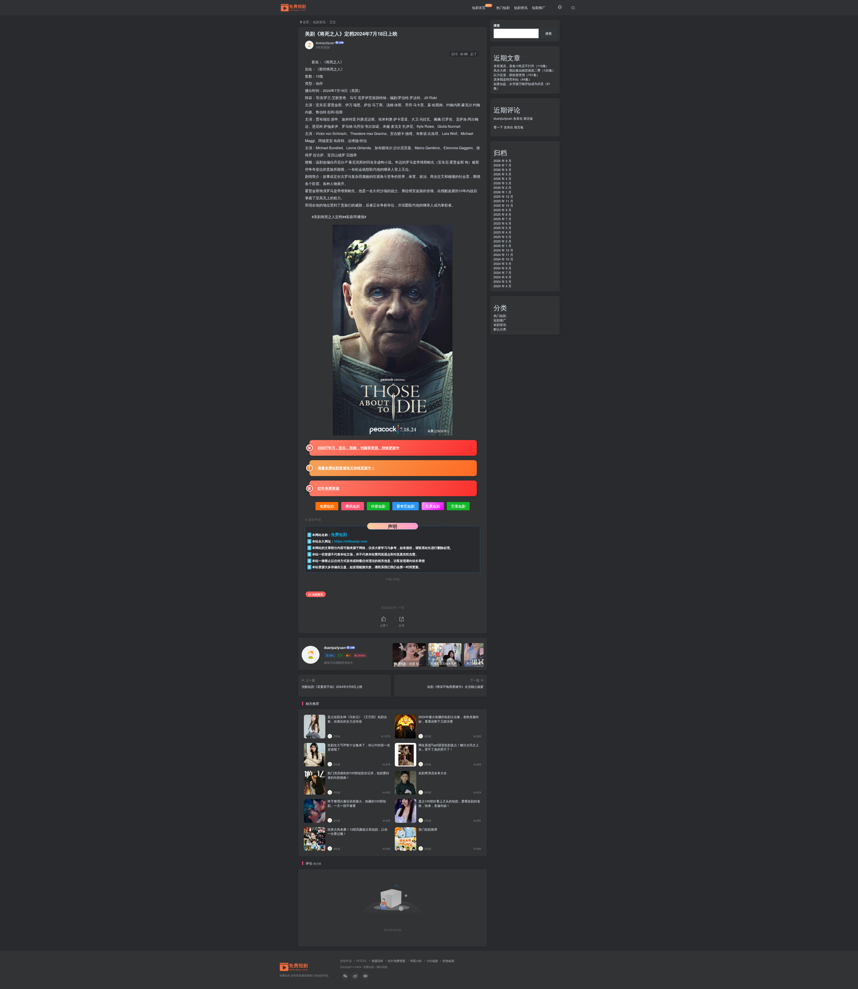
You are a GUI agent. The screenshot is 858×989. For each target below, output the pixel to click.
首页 (305, 22)
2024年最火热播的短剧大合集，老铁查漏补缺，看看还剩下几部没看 (448, 719)
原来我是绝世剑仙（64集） (513, 79)
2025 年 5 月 (502, 227)
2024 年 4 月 (502, 286)
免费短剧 (368, 967)
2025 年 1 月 (502, 245)
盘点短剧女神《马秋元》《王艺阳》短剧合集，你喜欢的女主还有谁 (357, 719)
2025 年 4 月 (502, 232)
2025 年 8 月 (502, 214)
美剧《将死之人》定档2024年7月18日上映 (351, 33)
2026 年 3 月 (502, 183)
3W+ (331, 655)
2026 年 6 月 (502, 169)
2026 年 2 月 (502, 187)
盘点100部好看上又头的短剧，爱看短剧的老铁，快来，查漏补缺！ (449, 803)
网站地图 (382, 967)
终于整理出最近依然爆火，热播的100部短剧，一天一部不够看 (357, 803)
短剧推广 (538, 7)
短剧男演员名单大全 (432, 773)
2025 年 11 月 (503, 201)
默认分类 (500, 329)
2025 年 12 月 (503, 196)
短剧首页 (481, 7)
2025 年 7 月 (502, 219)
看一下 (498, 127)
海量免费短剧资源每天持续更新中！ (346, 467)
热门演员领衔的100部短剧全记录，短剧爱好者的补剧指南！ (358, 775)
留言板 (528, 118)
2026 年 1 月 (502, 192)
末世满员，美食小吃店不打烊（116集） (521, 66)
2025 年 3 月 (502, 236)
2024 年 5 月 (502, 281)
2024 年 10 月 (503, 259)
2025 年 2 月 (502, 241)
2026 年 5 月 (502, 174)
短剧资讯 (521, 7)
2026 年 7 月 (502, 165)
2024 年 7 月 (502, 272)
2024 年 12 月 (503, 250)
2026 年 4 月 (502, 178)
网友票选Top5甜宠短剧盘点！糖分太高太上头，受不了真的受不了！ (448, 747)
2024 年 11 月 (503, 254)
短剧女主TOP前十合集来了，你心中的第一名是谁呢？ (359, 747)
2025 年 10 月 (503, 205)
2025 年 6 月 (502, 223)
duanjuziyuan (325, 42)
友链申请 (346, 961)
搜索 (497, 25)
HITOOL (361, 961)
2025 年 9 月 (502, 210)
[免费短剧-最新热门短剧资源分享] (293, 966)
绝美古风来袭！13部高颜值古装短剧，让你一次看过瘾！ (357, 831)
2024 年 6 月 (502, 277)
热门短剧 (503, 7)
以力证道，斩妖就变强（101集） (517, 74)
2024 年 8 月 (502, 268)
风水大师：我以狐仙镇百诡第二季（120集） (524, 70)
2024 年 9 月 (502, 263)
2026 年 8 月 (502, 160)
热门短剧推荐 (427, 829)
